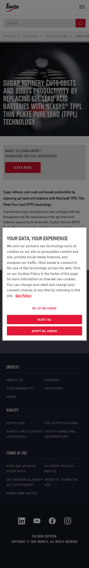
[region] (44, 284)
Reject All (44, 319)
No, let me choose (44, 308)
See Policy (23, 295)
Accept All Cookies (44, 330)
